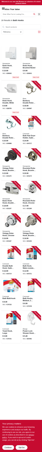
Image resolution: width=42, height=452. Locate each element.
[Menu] (3, 8)
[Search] (34, 14)
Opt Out (21, 447)
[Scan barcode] (39, 14)
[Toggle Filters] (39, 32)
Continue (8, 447)
